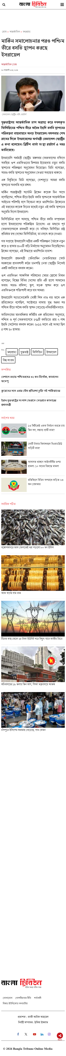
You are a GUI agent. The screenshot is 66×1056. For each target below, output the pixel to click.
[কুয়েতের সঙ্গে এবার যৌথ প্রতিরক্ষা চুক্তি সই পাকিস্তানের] (33, 393)
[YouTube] (34, 1034)
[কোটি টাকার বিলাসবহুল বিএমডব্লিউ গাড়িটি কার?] (33, 450)
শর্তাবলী (37, 997)
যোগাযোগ (7, 997)
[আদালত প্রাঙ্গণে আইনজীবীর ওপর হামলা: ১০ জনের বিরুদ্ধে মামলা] (33, 468)
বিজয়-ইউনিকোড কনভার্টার (15, 1003)
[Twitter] (26, 1034)
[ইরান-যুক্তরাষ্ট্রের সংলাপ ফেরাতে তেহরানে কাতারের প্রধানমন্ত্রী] (33, 405)
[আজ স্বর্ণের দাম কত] (33, 577)
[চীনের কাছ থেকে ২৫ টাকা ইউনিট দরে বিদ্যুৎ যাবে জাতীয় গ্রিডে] (33, 622)
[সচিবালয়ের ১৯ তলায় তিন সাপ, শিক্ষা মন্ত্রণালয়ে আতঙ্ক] (33, 668)
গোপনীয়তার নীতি (23, 997)
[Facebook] (18, 1034)
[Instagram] (49, 1034)
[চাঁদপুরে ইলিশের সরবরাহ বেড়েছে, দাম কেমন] (33, 713)
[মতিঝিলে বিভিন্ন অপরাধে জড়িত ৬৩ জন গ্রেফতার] (33, 486)
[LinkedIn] (42, 1034)
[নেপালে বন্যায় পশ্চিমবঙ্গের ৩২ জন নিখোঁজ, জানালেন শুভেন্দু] (33, 381)
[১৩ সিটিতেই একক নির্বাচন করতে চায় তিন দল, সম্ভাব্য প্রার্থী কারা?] (33, 432)
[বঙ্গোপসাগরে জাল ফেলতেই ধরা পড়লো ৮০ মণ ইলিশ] (33, 531)
